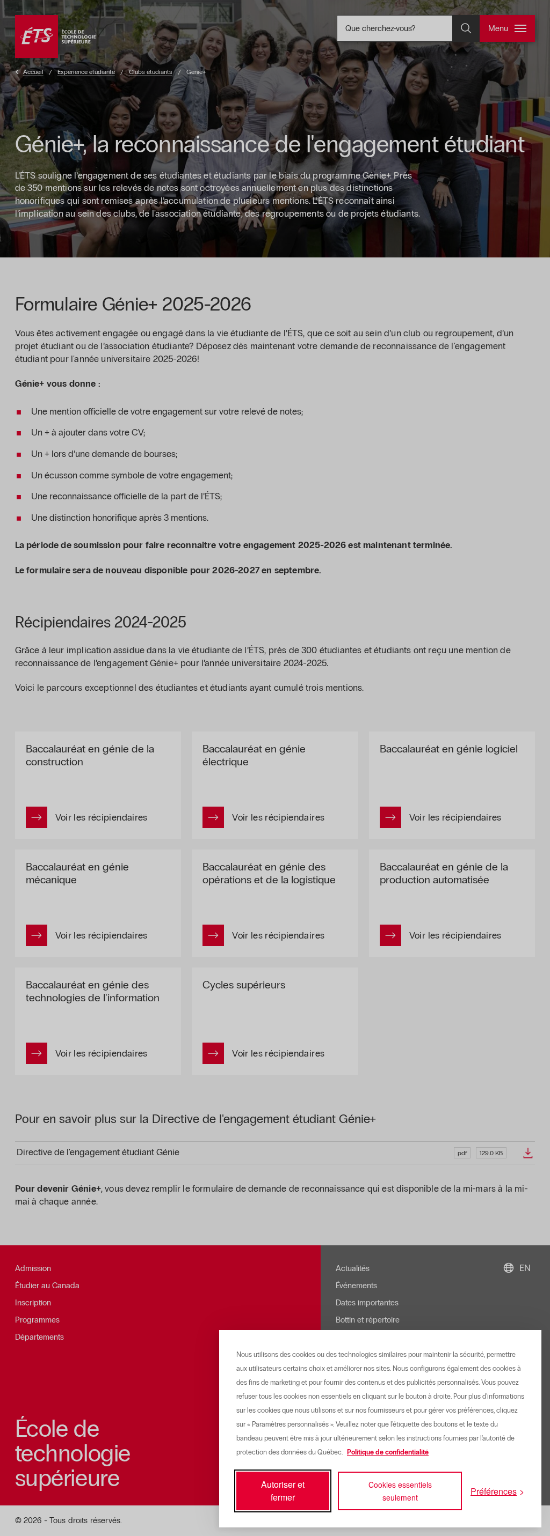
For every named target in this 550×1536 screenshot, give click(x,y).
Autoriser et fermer (283, 1490)
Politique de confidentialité (388, 1452)
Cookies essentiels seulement (400, 1491)
